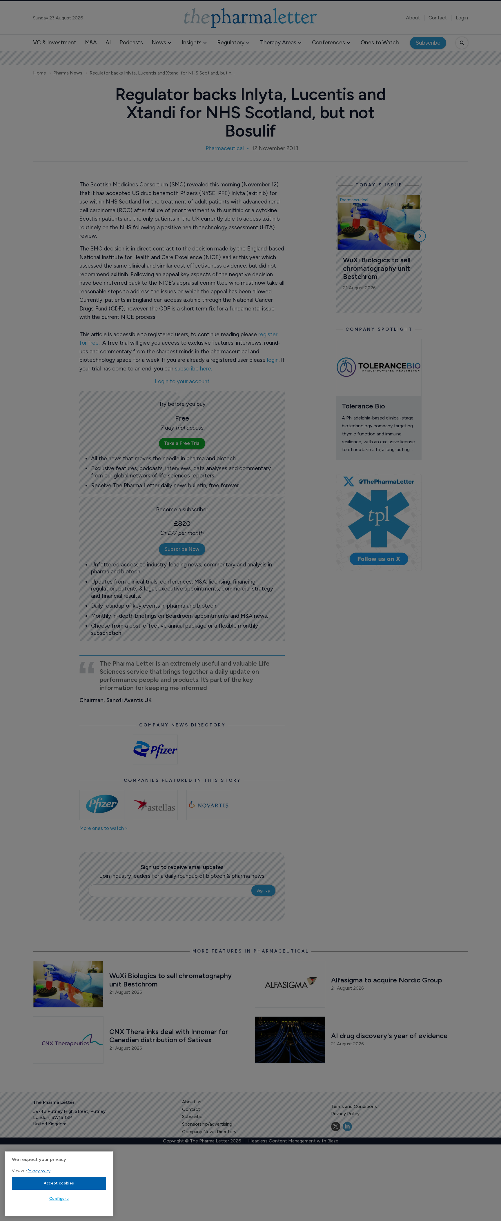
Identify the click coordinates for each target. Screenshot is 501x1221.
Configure (59, 1198)
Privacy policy (39, 1171)
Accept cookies (59, 1183)
